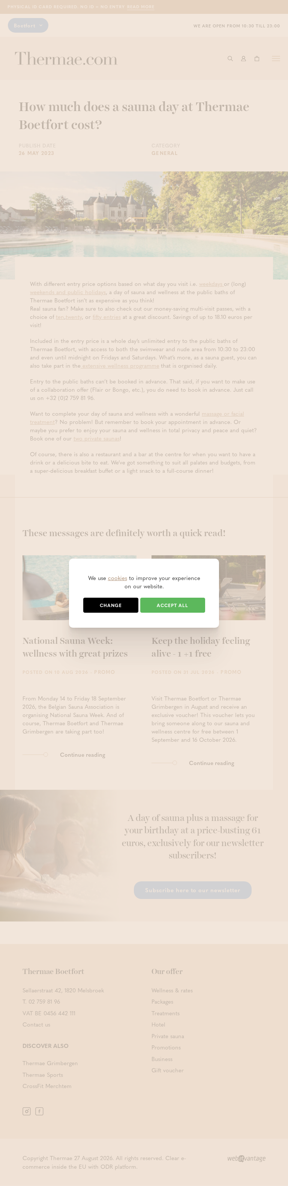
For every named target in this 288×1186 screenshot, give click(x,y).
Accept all (172, 605)
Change (111, 605)
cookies (117, 578)
